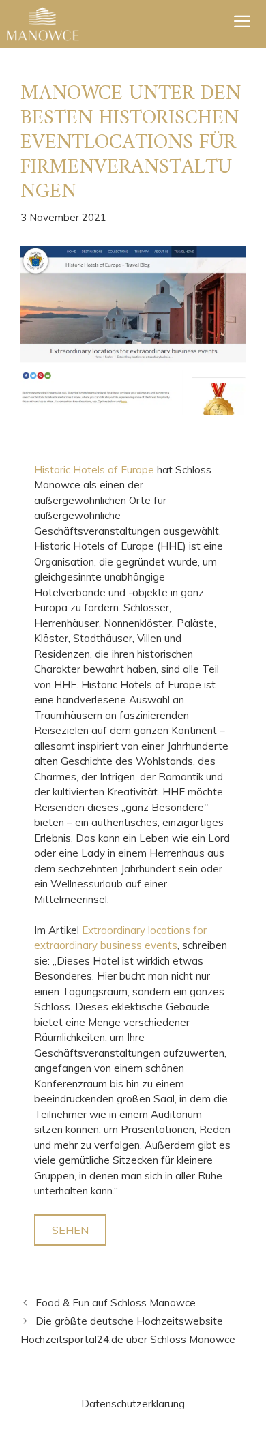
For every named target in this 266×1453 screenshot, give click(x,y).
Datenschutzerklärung (133, 1403)
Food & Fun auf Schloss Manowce (115, 1302)
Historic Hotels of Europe (94, 469)
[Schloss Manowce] (43, 24)
